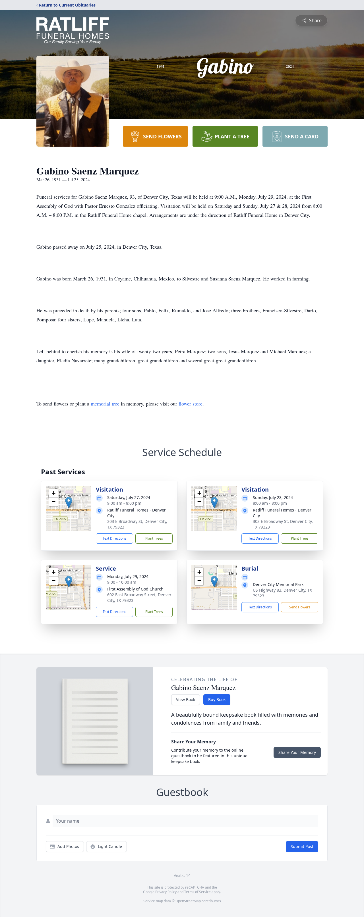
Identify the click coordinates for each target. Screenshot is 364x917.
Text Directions (114, 538)
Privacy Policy (166, 891)
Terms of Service (197, 891)
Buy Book (217, 699)
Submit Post (302, 846)
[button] (68, 502)
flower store (190, 403)
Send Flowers (299, 607)
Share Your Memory (297, 752)
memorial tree (105, 403)
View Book (185, 699)
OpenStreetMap (188, 901)
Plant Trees (154, 538)
